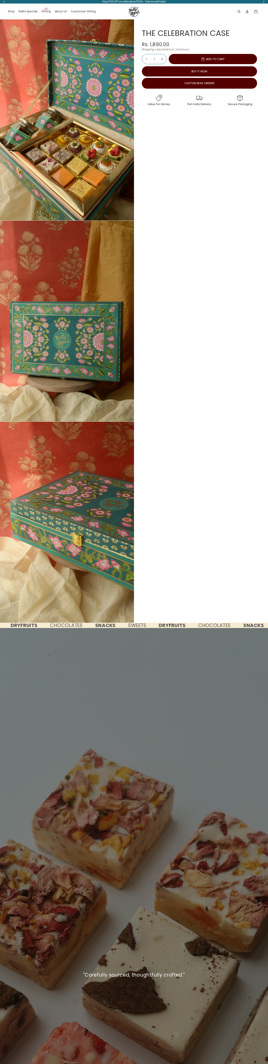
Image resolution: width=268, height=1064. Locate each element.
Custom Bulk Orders (199, 83)
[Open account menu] (247, 11)
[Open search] (239, 11)
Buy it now (199, 71)
